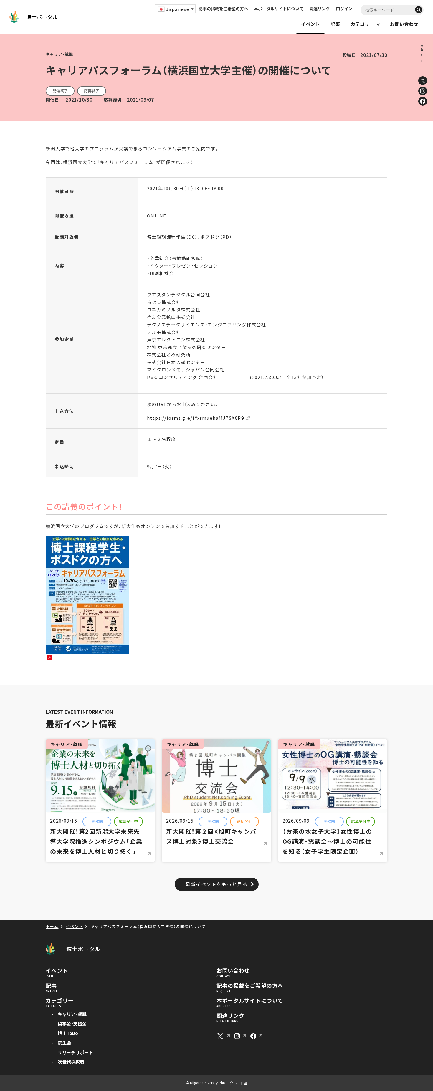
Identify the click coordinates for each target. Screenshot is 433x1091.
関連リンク (319, 8)
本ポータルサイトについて (278, 8)
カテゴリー (60, 1000)
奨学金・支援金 (72, 1023)
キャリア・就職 (72, 1014)
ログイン (344, 8)
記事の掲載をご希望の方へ (223, 8)
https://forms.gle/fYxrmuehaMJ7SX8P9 (195, 418)
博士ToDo (68, 1033)
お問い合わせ (233, 970)
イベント (57, 970)
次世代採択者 (71, 1062)
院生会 (64, 1042)
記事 (51, 985)
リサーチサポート (75, 1052)
